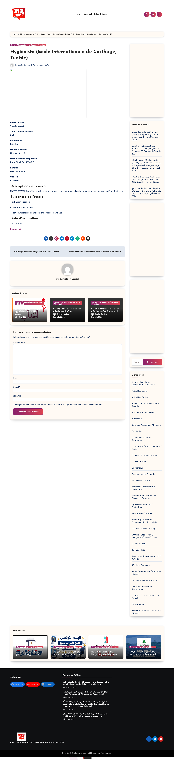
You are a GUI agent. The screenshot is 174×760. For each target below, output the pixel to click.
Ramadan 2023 (138, 550)
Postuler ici (15, 229)
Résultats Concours (141, 565)
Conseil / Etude (139, 462)
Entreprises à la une (141, 480)
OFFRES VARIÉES (139, 544)
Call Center (137, 431)
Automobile (137, 419)
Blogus (94, 753)
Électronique (137, 468)
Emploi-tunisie (24, 65)
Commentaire (20, 342)
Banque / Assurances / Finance (146, 425)
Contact (88, 14)
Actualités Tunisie (140, 397)
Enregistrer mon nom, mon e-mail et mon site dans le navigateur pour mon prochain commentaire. (59, 405)
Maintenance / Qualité (142, 513)
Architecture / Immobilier (143, 412)
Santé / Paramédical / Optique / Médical (28, 45)
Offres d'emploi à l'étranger (144, 528)
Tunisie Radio (138, 604)
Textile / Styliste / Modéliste (144, 580)
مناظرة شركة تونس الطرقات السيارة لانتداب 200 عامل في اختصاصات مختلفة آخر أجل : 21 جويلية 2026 (146, 179)
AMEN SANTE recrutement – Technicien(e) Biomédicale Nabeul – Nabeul (105, 311)
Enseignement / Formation (144, 474)
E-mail (16, 387)
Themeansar (106, 753)
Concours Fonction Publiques (145, 455)
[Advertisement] (147, 81)
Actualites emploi (139, 391)
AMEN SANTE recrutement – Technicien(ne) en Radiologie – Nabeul (67, 311)
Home (78, 14)
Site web (17, 396)
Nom (15, 378)
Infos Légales (101, 14)
